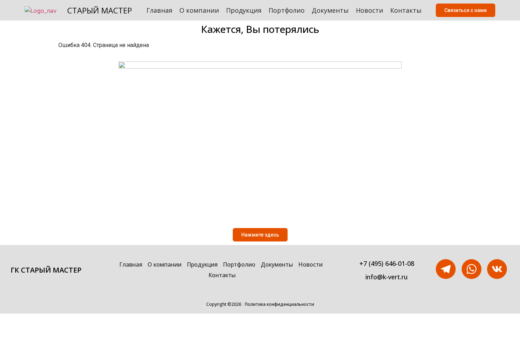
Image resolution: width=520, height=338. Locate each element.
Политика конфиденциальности (279, 304)
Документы (330, 10)
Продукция (243, 10)
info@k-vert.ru (386, 277)
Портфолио (286, 10)
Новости (369, 10)
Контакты (406, 10)
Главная (159, 10)
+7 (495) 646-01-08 (386, 263)
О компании (199, 10)
